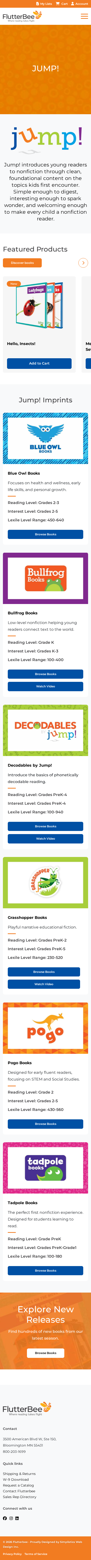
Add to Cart (39, 363)
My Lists (46, 4)
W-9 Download (16, 1479)
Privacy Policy (12, 1554)
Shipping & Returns (19, 1474)
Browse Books (45, 534)
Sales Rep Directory (19, 1497)
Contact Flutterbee (19, 1491)
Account (81, 4)
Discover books (22, 263)
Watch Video (45, 686)
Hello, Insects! (21, 343)
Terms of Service (36, 1554)
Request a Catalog (18, 1485)
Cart (64, 4)
